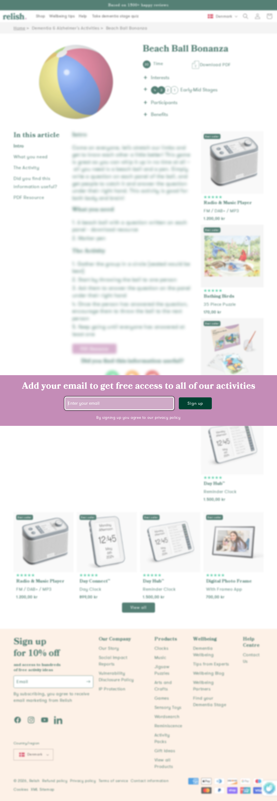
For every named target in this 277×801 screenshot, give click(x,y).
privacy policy (167, 417)
